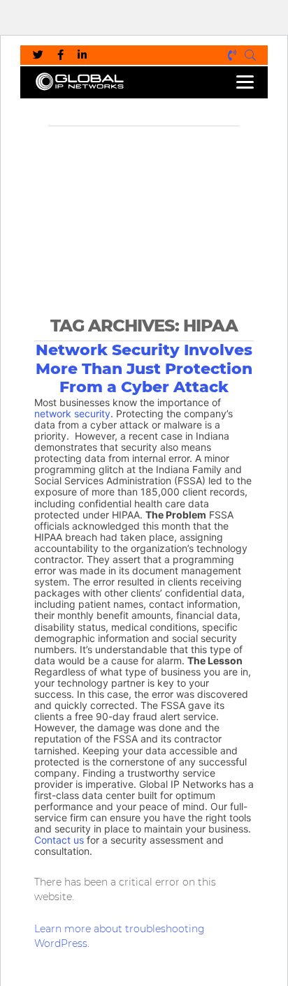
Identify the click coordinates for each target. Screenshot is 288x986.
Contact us (59, 840)
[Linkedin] (82, 55)
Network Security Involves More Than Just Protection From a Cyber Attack (144, 368)
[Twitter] (38, 55)
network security (72, 413)
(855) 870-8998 (232, 55)
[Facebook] (60, 55)
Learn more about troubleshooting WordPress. (119, 936)
